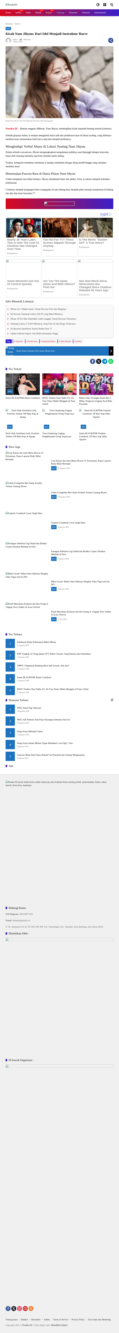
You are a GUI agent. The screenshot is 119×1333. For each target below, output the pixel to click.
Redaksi (24, 1319)
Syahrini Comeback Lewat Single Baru (68, 523)
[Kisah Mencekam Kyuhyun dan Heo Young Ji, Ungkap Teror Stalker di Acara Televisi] (27, 615)
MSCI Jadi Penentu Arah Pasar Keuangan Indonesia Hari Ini (43, 720)
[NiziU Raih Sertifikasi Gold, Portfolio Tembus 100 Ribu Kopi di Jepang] (23, 419)
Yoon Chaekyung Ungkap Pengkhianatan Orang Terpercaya (56, 435)
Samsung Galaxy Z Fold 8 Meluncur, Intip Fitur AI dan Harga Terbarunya (43, 323)
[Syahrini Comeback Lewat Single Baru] (27, 525)
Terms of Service (60, 1319)
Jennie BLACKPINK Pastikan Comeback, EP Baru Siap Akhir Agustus (93, 436)
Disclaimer (36, 1319)
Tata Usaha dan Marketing (99, 1319)
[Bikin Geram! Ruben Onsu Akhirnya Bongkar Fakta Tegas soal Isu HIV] (27, 585)
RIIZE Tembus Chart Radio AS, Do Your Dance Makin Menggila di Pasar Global (58, 401)
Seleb (8, 28)
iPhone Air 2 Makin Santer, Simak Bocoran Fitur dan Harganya (38, 309)
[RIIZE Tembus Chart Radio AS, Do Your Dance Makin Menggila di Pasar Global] (59, 384)
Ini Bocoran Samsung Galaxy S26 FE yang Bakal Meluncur (36, 314)
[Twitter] (98, 361)
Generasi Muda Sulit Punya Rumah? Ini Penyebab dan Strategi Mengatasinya (51, 755)
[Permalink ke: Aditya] (9, 40)
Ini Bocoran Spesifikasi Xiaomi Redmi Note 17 (31, 328)
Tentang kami (12, 1319)
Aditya (15, 39)
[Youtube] (25, 1308)
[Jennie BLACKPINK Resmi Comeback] (23, 384)
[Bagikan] (110, 40)
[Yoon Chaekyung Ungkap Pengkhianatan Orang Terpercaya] (59, 419)
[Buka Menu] (105, 5)
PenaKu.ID (27, 1325)
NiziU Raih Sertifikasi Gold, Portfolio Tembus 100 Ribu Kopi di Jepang (22, 435)
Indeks (47, 1319)
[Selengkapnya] (112, 700)
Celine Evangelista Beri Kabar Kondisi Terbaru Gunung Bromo (79, 492)
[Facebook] (92, 361)
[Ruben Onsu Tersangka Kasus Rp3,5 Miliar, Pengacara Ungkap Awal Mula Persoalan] (96, 384)
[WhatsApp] (110, 361)
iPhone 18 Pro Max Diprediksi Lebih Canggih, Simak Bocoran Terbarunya (43, 319)
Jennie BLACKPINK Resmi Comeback (23, 398)
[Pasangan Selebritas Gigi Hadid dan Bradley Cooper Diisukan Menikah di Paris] (27, 555)
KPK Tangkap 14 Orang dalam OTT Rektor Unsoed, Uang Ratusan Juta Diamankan (54, 654)
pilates (79, 341)
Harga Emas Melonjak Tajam (30, 731)
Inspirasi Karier (49, 341)
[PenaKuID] (11, 4)
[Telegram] (104, 361)
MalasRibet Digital (59, 1325)
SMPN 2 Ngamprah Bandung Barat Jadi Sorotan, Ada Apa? (43, 665)
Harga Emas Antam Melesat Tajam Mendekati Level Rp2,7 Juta (45, 743)
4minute (19, 341)
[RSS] (31, 1308)
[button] (98, 5)
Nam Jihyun (66, 341)
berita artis (32, 341)
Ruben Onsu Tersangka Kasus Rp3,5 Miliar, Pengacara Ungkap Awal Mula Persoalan (95, 401)
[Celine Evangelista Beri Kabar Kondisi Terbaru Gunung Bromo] (27, 495)
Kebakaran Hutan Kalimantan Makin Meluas (36, 642)
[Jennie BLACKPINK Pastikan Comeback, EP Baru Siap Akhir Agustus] (96, 419)
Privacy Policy (78, 1319)
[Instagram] (19, 1308)
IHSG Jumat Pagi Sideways (29, 708)
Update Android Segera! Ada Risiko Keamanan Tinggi (34, 333)
